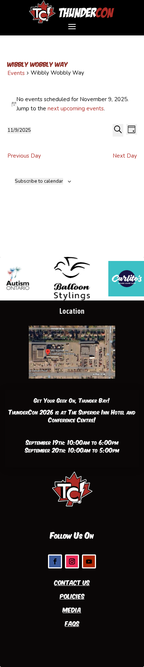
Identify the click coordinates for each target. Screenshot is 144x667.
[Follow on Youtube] (89, 561)
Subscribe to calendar (39, 181)
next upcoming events (76, 108)
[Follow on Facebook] (55, 561)
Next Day (125, 155)
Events (16, 73)
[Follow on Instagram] (72, 561)
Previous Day (24, 155)
